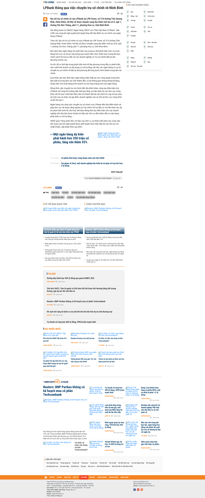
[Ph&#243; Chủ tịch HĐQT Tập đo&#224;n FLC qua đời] (56, 334)
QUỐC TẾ (75, 477)
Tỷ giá (96, 2)
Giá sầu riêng (64, 466)
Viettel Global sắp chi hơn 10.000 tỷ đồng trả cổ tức (114, 444)
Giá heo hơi (103, 463)
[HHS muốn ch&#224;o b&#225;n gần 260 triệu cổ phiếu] (133, 445)
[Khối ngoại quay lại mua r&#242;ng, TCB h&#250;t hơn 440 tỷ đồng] (96, 426)
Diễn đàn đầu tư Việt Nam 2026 (122, 466)
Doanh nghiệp (47, 345)
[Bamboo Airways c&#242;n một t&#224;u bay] (84, 334)
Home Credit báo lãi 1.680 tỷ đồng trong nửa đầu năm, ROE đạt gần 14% (104, 238)
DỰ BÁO (59, 477)
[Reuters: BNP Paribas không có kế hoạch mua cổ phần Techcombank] (104, 221)
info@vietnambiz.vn (57, 494)
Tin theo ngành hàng (138, 5)
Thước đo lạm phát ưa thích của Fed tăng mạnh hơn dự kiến (111, 360)
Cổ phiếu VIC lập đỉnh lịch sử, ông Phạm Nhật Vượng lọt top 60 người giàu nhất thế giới (55, 363)
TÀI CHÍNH (84, 477)
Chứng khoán (47, 370)
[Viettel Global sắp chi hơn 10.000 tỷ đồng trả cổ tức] (96, 445)
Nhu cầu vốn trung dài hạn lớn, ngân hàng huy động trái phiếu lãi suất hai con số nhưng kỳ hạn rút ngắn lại (105, 254)
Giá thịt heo (75, 466)
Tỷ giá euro (93, 463)
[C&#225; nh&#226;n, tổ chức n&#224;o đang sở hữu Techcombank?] (111, 334)
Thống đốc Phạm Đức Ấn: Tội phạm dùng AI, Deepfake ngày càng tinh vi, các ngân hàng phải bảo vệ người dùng (64, 252)
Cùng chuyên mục (95, 204)
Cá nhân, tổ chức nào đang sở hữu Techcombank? (110, 339)
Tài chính (49, 2)
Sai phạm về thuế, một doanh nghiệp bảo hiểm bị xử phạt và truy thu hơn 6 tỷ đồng (92, 164)
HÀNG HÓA (67, 477)
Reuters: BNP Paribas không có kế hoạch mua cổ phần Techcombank (103, 230)
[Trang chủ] (45, 19)
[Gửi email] (122, 13)
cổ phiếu (65, 192)
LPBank (70, 197)
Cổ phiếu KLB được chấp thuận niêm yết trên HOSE (82, 158)
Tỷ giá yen (84, 463)
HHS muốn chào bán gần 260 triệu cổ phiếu (150, 443)
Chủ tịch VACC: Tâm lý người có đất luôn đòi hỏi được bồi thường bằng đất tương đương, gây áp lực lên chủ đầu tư (81, 289)
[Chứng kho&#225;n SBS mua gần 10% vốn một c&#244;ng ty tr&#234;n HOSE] (84, 354)
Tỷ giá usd (75, 463)
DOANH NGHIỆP (113, 477)
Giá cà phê (112, 463)
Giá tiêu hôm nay (123, 463)
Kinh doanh (50, 281)
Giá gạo (83, 466)
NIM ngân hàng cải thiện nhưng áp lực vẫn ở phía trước (63, 245)
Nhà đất (49, 294)
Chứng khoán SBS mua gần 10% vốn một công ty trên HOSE (83, 360)
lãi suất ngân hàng (94, 192)
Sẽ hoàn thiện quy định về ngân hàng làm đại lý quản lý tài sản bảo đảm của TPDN (61, 230)
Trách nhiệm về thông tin (54, 496)
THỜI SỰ (52, 477)
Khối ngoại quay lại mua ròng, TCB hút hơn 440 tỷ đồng (114, 425)
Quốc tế (101, 366)
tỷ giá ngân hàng (109, 192)
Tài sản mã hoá (74, 2)
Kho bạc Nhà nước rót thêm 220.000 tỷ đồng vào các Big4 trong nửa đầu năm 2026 (63, 259)
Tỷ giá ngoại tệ (65, 463)
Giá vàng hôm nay (52, 463)
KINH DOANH (124, 477)
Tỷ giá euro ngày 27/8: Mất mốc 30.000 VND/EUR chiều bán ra (104, 261)
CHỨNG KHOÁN (102, 477)
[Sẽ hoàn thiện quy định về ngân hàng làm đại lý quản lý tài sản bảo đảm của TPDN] (63, 221)
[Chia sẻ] (45, 24)
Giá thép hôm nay (52, 466)
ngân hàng (55, 192)
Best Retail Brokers (103, 466)
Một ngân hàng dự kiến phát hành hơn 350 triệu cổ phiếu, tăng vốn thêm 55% (71, 138)
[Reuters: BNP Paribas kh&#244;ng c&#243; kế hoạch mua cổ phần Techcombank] (65, 414)
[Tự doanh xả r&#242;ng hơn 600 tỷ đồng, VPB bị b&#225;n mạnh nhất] (96, 391)
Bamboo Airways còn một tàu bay (82, 338)
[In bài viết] (119, 13)
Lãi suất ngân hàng (137, 463)
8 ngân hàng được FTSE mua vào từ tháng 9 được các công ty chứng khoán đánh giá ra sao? (63, 238)
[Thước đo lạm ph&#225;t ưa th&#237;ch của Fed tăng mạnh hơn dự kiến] (111, 354)
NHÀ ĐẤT (92, 477)
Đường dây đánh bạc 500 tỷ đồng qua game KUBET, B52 (70, 278)
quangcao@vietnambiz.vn (146, 486)
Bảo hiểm (87, 2)
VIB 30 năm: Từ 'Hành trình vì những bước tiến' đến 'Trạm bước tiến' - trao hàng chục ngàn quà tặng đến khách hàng (105, 245)
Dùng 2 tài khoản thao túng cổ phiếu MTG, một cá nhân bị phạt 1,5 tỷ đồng (150, 391)
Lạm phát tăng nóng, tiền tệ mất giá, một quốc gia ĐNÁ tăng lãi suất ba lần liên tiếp (113, 408)
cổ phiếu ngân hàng (78, 192)
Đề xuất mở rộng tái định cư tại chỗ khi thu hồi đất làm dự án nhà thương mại (79, 311)
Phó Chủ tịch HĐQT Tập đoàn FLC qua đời (55, 339)
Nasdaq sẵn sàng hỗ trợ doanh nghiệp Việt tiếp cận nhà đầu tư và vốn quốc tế (150, 408)
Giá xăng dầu (150, 463)
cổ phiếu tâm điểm (58, 197)
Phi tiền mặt (106, 2)
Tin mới (52, 273)
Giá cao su (91, 466)
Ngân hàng (61, 2)
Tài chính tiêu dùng (122, 2)
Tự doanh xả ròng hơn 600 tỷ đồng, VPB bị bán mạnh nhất (71, 322)
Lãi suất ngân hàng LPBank (85, 197)
